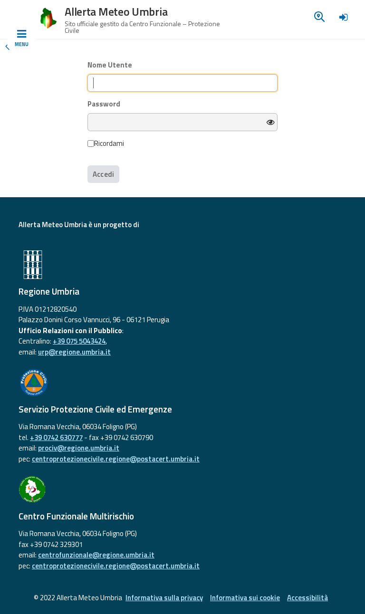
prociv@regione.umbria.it (78, 447)
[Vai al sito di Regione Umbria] (182, 264)
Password (103, 104)
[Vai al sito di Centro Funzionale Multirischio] (182, 489)
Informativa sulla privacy (164, 597)
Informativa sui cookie (245, 597)
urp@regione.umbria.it (74, 351)
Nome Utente (109, 65)
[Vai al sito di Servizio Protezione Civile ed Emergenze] (182, 382)
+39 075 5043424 (79, 341)
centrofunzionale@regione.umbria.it (96, 554)
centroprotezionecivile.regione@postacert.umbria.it (116, 458)
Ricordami (109, 143)
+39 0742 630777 (56, 437)
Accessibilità (307, 597)
